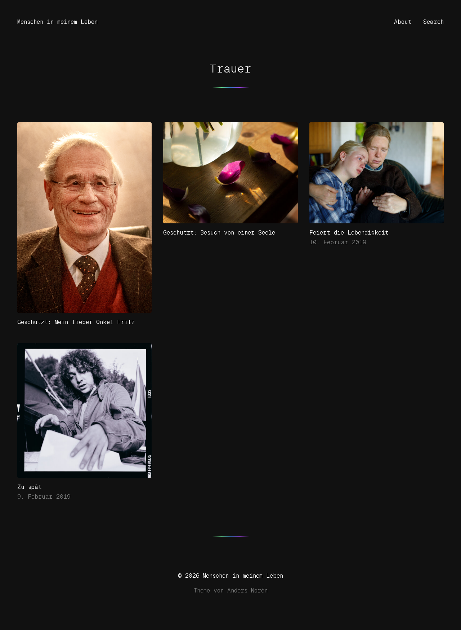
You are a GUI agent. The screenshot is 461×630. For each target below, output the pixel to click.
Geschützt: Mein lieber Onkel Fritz (76, 322)
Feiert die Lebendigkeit (349, 232)
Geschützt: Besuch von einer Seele (219, 232)
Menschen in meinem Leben (57, 21)
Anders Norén (247, 590)
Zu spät (29, 487)
